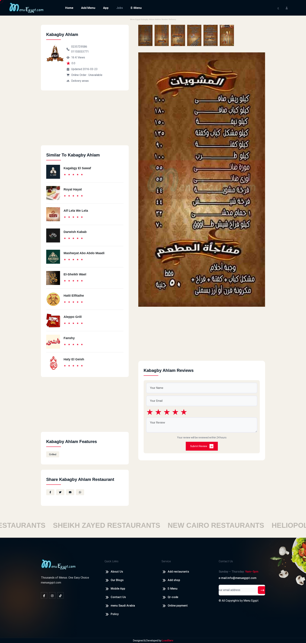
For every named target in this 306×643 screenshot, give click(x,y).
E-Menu (136, 8)
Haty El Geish (74, 359)
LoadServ (167, 640)
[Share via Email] (70, 492)
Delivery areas (80, 80)
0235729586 (79, 46)
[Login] (286, 7)
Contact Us (118, 597)
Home (69, 8)
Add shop (174, 580)
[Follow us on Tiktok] (60, 595)
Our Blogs (117, 580)
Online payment (178, 605)
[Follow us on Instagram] (52, 595)
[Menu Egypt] (26, 7)
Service (166, 561)
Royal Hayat (73, 189)
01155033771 (80, 51)
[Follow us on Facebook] (44, 595)
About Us (117, 571)
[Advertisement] (84, 120)
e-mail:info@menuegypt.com (237, 578)
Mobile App (118, 588)
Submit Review (199, 446)
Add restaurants (178, 571)
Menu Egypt (251, 600)
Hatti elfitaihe (74, 295)
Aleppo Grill (73, 317)
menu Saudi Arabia (123, 605)
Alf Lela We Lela (76, 210)
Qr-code (173, 597)
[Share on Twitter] (60, 492)
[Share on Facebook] (50, 492)
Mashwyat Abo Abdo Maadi (84, 253)
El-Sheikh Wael (75, 274)
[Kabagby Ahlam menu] (145, 35)
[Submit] (262, 590)
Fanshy (69, 338)
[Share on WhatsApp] (80, 492)
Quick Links (111, 561)
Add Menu (88, 8)
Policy (115, 614)
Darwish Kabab (75, 232)
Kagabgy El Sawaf (77, 168)
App (106, 8)
